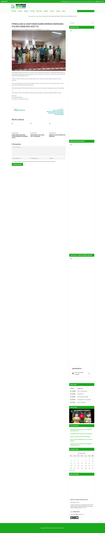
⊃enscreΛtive (61, 528)
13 (78, 463)
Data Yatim (39, 11)
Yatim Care (48, 528)
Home (37, 16)
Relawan (46, 11)
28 (82, 468)
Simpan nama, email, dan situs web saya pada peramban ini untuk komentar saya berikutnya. (34, 161)
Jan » (73, 470)
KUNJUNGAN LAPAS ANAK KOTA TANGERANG (37, 135)
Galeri (63, 11)
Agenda (26, 11)
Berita (40, 16)
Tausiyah (32, 11)
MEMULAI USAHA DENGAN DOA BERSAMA (80, 436)
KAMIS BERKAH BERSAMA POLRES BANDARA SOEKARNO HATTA (20, 136)
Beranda (14, 11)
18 (71, 465)
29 (85, 468)
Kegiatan (48, 29)
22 (85, 465)
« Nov (70, 470)
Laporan (52, 11)
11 (71, 463)
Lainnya (58, 11)
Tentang (20, 11)
